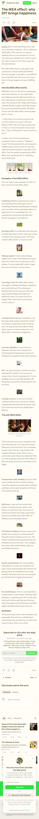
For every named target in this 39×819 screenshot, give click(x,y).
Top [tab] (4, 718)
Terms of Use (30, 658)
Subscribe (27, 3)
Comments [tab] (6, 692)
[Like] (4, 22)
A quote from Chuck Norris (11, 732)
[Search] (35, 718)
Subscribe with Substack (21, 795)
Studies (4, 46)
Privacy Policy (26, 804)
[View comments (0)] (9, 22)
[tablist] (11, 692)
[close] (33, 758)
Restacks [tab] (15, 692)
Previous (8, 677)
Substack (9, 815)
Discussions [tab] (18, 718)
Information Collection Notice (23, 660)
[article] (19, 730)
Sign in (34, 3)
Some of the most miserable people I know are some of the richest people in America (14, 726)
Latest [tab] (9, 718)
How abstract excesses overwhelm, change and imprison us (14, 746)
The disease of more (10, 742)
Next (32, 677)
